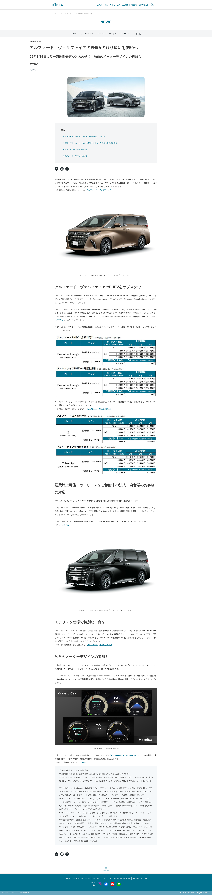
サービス (117, 5)
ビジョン (100, 5)
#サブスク (33, 70)
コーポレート (126, 34)
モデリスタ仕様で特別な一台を (75, 149)
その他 (138, 34)
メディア (101, 34)
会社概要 (125, 5)
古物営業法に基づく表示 (140, 878)
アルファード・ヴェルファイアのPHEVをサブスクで (84, 136)
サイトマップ (97, 878)
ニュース (108, 5)
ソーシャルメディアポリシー (81, 878)
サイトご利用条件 (23, 893)
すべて (73, 34)
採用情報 (134, 5)
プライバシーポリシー (8, 893)
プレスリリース (87, 34)
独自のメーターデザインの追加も (76, 156)
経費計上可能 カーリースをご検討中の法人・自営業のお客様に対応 (90, 143)
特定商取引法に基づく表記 (122, 878)
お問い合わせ (144, 5)
